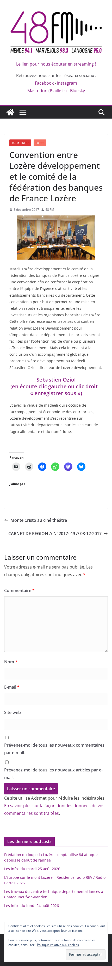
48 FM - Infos (20, 143)
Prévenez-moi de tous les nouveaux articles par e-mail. (53, 773)
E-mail (12, 687)
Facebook (44, 83)
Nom (10, 662)
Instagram (67, 83)
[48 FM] (10, 112)
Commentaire (19, 590)
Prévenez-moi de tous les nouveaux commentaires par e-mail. (54, 749)
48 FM (49, 209)
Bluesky (77, 90)
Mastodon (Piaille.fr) (47, 90)
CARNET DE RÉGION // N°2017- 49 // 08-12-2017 (55, 533)
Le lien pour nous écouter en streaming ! (56, 64)
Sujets (40, 143)
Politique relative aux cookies (58, 944)
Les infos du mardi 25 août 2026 (32, 868)
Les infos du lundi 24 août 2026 (31, 905)
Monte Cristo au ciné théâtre (38, 520)
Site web (12, 712)
